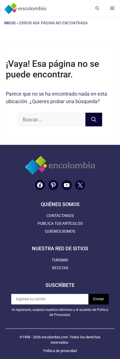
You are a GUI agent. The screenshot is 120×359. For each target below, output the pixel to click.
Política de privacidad (60, 351)
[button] (97, 8)
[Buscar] (93, 119)
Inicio (10, 23)
